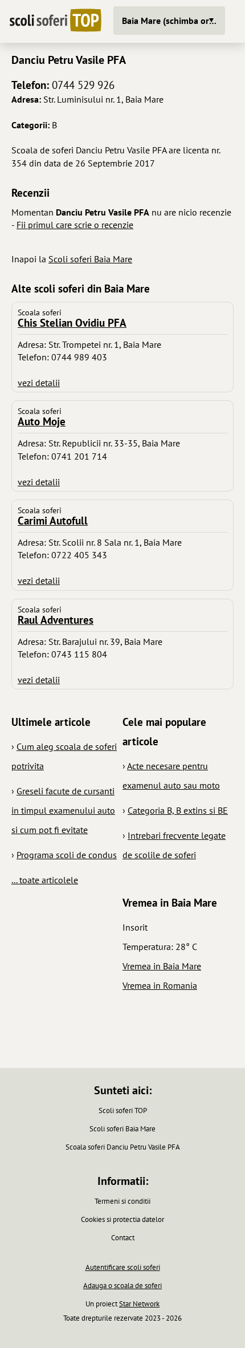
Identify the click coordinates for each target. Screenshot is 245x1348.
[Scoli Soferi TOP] (55, 21)
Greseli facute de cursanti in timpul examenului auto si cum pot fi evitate (63, 810)
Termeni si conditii (122, 1201)
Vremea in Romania (159, 985)
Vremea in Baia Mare (161, 966)
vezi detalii (39, 382)
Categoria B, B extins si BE (178, 810)
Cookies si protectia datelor (122, 1219)
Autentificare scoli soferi (122, 1267)
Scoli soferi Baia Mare (90, 259)
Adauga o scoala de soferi (122, 1285)
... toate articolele (44, 880)
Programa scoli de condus (67, 854)
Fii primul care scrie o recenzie (75, 224)
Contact (122, 1238)
